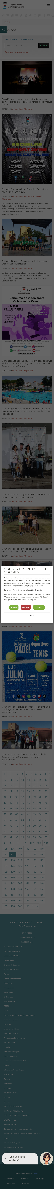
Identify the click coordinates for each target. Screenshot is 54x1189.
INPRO (31, 616)
